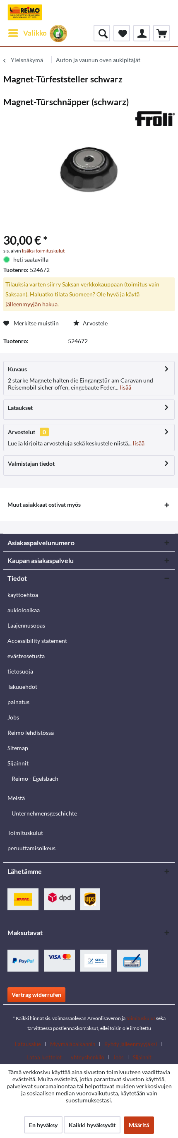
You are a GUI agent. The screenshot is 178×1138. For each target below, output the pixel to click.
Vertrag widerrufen (36, 994)
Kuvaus (17, 369)
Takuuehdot (22, 686)
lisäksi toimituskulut (43, 251)
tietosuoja (20, 671)
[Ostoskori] (161, 33)
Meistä (16, 797)
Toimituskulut (25, 832)
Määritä (139, 1124)
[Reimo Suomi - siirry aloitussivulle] (24, 12)
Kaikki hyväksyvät (92, 1124)
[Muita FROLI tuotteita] (155, 118)
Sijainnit (18, 763)
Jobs (13, 717)
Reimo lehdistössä (30, 732)
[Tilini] (141, 33)
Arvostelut (21, 431)
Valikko (35, 33)
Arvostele (95, 323)
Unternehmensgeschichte (44, 813)
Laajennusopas (26, 625)
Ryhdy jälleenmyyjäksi (130, 1044)
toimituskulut (140, 1018)
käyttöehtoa (22, 594)
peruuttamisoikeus (31, 848)
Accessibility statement (37, 640)
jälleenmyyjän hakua (31, 304)
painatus (18, 701)
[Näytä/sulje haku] (102, 33)
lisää (124, 387)
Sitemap (17, 747)
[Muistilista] (121, 33)
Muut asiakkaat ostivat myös (44, 504)
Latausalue (28, 1044)
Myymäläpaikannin (72, 1044)
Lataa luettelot (44, 1057)
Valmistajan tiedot (31, 463)
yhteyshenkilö (87, 1057)
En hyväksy (43, 1124)
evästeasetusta (26, 655)
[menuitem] (27, 33)
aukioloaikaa (23, 610)
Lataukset (20, 407)
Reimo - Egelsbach (35, 778)
